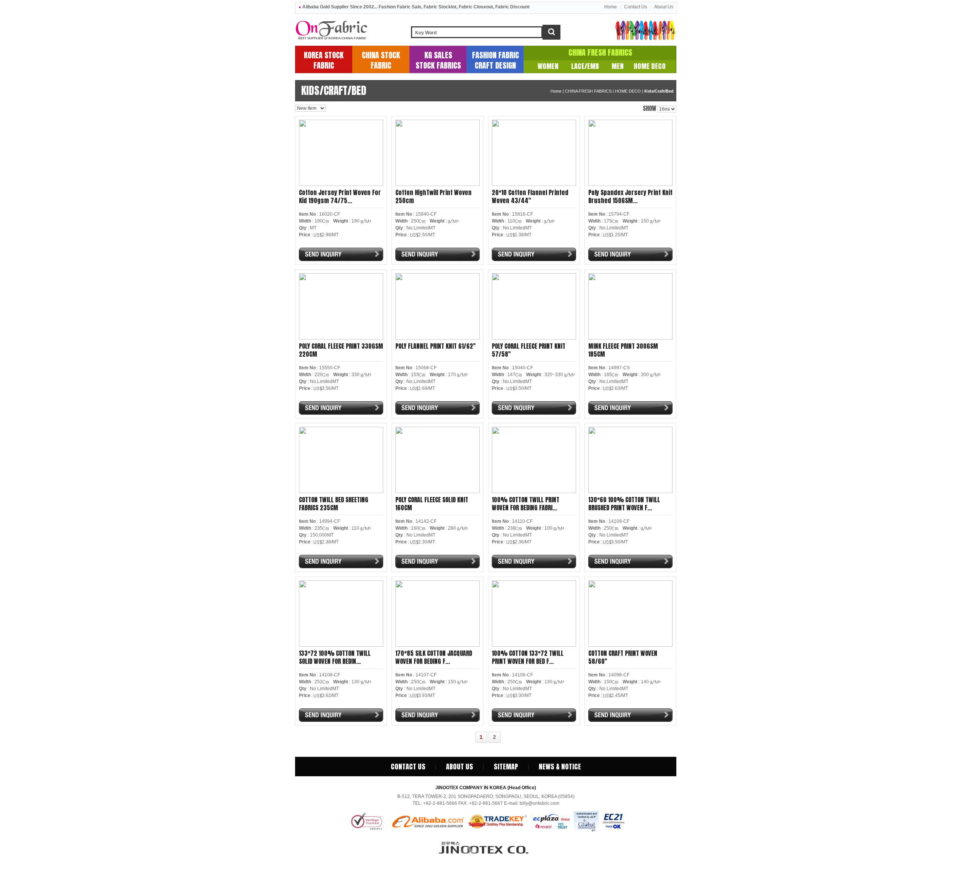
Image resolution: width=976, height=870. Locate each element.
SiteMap (506, 766)
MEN (618, 66)
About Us (663, 7)
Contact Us (635, 7)
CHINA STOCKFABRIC (381, 60)
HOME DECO (650, 66)
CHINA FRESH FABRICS (600, 52)
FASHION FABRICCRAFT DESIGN (495, 60)
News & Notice (560, 766)
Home (610, 7)
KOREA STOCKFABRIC (324, 60)
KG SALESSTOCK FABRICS (438, 60)
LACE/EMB (585, 66)
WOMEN (548, 66)
